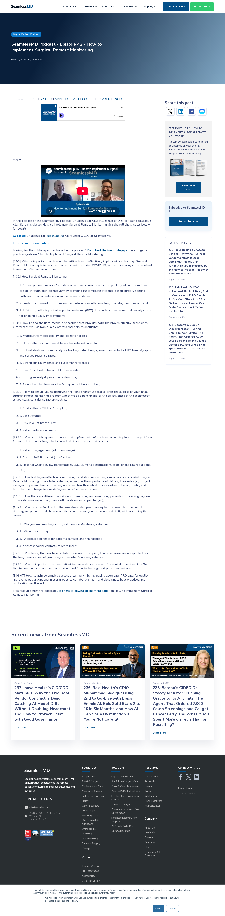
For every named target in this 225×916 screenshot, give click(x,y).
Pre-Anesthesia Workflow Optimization (125, 811)
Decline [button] (172, 908)
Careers (149, 837)
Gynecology (88, 810)
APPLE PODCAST (67, 99)
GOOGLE (88, 99)
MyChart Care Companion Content (125, 798)
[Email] (202, 111)
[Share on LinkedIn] (180, 111)
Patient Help (202, 6)
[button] (71, 6)
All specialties (89, 776)
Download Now (188, 187)
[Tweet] (170, 111)
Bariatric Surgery (91, 781)
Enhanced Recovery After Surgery (125, 819)
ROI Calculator (152, 805)
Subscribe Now (188, 221)
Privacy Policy (185, 787)
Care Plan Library (91, 880)
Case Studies (151, 776)
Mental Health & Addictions (90, 822)
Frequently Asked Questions (154, 854)
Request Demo (176, 6)
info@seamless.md (39, 807)
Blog (147, 847)
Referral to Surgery (121, 804)
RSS (34, 99)
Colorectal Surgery (92, 791)
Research (150, 781)
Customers (150, 842)
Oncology (87, 833)
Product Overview (91, 866)
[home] (22, 6)
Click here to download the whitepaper (83, 591)
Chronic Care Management (125, 786)
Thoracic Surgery (91, 843)
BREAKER (103, 99)
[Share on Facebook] (191, 111)
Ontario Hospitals (120, 830)
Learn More (21, 727)
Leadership (150, 832)
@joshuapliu (55, 236)
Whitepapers (151, 796)
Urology (86, 848)
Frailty (85, 800)
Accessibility (88, 875)
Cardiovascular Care (92, 786)
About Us (150, 827)
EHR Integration (90, 870)
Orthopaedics (89, 828)
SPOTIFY (46, 99)
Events (148, 786)
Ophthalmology (90, 838)
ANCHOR (118, 99)
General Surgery (90, 805)
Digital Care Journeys (122, 776)
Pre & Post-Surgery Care (124, 781)
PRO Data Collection (122, 826)
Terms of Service (186, 793)
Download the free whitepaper (108, 250)
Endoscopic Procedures (94, 796)
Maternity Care (90, 815)
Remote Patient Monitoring (126, 791)
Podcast (149, 791)
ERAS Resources (153, 800)
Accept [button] (158, 908)
